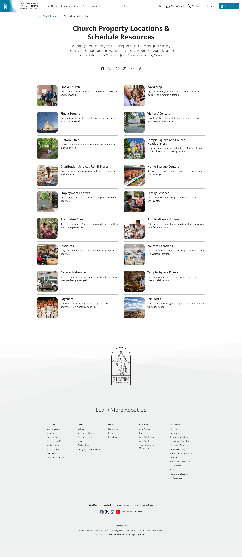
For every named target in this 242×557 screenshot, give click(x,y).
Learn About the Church (48, 16)
